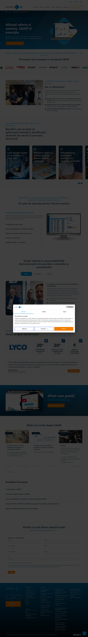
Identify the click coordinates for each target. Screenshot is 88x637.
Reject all (24, 328)
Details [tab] (44, 311)
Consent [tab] (23, 311)
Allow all (64, 328)
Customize (43, 328)
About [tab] (64, 311)
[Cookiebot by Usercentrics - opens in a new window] (67, 307)
